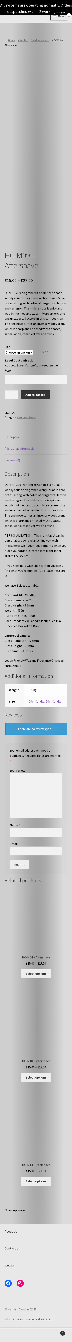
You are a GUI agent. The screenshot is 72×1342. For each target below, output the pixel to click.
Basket (55, 1332)
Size (7, 347)
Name (15, 825)
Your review (18, 770)
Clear (44, 352)
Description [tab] (13, 437)
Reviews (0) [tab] (12, 460)
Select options (36, 974)
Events (9, 1265)
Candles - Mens (40, 40)
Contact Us (12, 1248)
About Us (11, 1231)
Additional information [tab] (20, 448)
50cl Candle (53, 701)
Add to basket (35, 395)
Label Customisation (20, 360)
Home (11, 40)
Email (15, 844)
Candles (23, 40)
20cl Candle (36, 701)
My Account (12, 1335)
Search (36, 1335)
